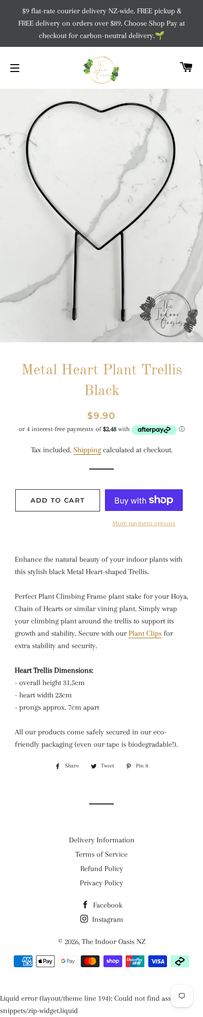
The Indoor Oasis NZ (113, 941)
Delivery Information (102, 839)
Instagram (106, 919)
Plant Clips (145, 633)
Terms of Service (101, 854)
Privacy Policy (101, 882)
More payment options (143, 523)
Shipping (87, 449)
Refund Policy (101, 868)
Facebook (106, 905)
